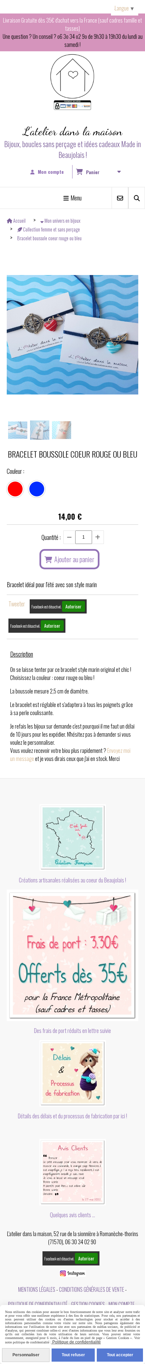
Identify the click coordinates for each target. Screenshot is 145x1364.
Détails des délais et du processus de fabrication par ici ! (72, 1116)
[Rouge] (15, 489)
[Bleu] (36, 489)
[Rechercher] (137, 198)
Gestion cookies (88, 1304)
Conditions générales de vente (91, 1289)
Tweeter (16, 603)
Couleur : (15, 471)
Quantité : (51, 537)
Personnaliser (25, 1355)
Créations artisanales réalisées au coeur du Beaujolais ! (72, 880)
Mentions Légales (36, 1289)
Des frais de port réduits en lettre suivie (72, 1031)
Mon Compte (122, 1304)
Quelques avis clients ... (72, 1215)
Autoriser (73, 606)
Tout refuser (73, 1355)
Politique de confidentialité (37, 1304)
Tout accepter (120, 1355)
